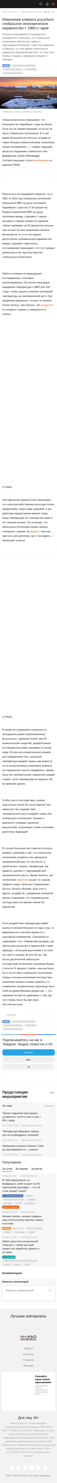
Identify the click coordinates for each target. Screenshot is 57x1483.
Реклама (28, 1365)
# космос (17, 1265)
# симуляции (19, 1232)
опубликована (42, 160)
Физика (6, 1228)
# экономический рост (12, 73)
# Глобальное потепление (23, 66)
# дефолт (32, 1200)
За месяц (36, 1168)
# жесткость (18, 1228)
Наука (6, 66)
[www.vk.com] (18, 1467)
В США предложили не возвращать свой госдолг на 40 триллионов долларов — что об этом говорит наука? (21, 1185)
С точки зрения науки (12, 1196)
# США (18, 1203)
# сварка (7, 1232)
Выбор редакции (10, 1207)
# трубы (31, 1232)
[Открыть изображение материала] (28, 93)
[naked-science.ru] (45, 1467)
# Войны (29, 1196)
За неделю (22, 1168)
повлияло (23, 879)
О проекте (28, 1360)
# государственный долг (13, 1200)
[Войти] (53, 4)
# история (7, 1203)
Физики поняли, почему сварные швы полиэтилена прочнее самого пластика (22, 1220)
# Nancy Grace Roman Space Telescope (20, 1261)
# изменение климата (12, 69)
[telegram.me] (38, 1467)
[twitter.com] (11, 1467)
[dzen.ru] (32, 1467)
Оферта (28, 1348)
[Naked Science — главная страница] (15, 4)
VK (28, 1067)
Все (52, 1092)
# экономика (30, 69)
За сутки (7, 1168)
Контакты (28, 1354)
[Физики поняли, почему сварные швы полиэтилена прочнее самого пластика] (50, 1220)
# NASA (6, 1265)
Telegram (28, 1052)
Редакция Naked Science (31, 12)
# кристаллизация (34, 1228)
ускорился (47, 305)
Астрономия (8, 1257)
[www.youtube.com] (25, 1467)
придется (36, 531)
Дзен (28, 1059)
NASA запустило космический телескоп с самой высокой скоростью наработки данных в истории (20, 1247)
